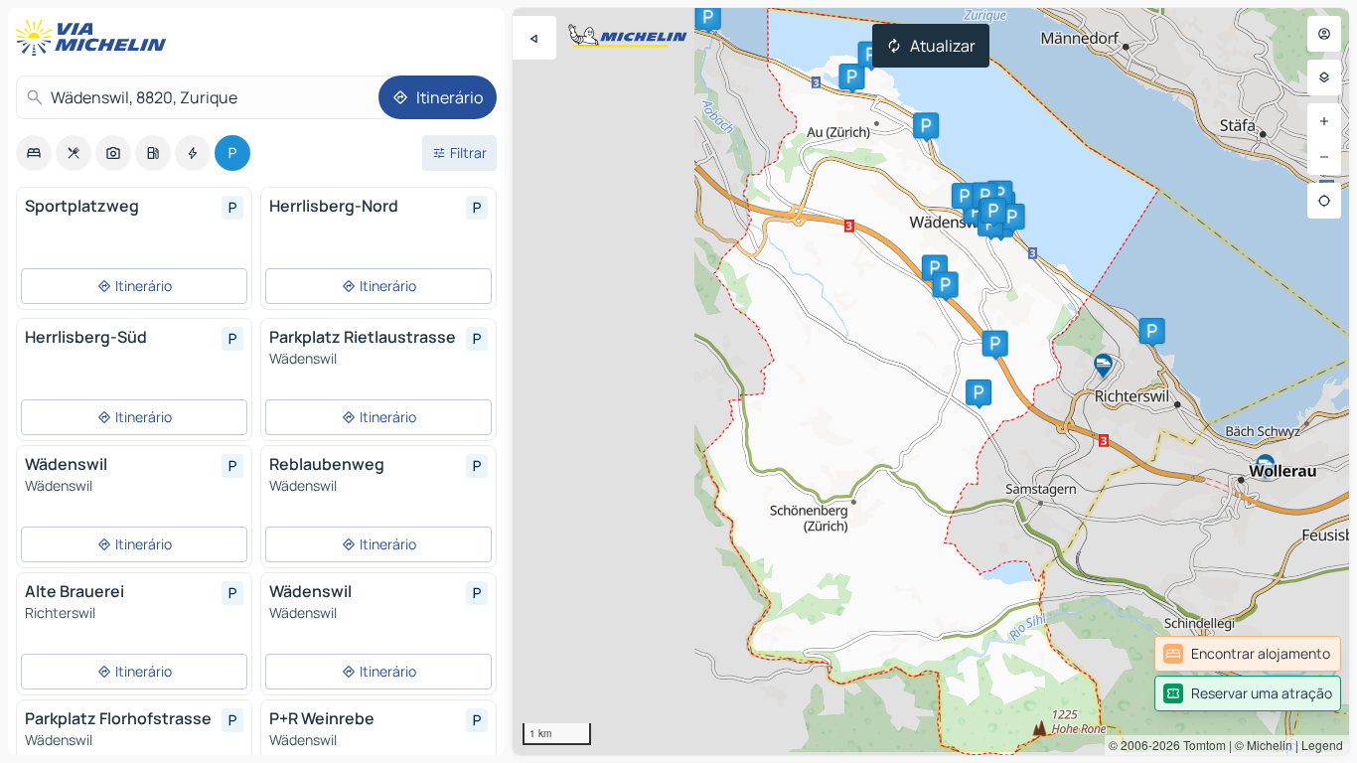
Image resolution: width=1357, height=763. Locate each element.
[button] (978, 392)
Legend (1322, 744)
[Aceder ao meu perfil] (1324, 34)
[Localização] (1324, 201)
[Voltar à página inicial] (95, 38)
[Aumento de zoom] (1324, 121)
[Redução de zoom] (1324, 157)
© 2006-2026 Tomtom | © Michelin (1200, 744)
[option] (34, 153)
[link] (1247, 654)
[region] (931, 381)
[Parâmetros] (1324, 77)
